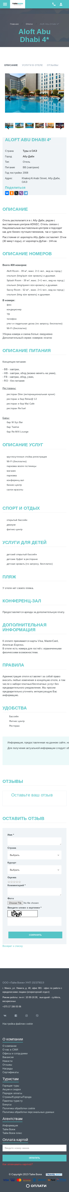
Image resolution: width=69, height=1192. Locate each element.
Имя (11, 834)
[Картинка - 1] (34, 93)
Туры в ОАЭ (30, 150)
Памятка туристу (13, 1100)
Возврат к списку (13, 946)
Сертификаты (11, 1072)
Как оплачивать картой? (18, 1164)
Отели (29, 24)
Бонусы (7, 1104)
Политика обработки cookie (19, 1108)
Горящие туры (11, 1085)
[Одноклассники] (12, 193)
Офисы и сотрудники (15, 1053)
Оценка (12, 877)
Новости (7, 1061)
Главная (14, 24)
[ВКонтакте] (7, 193)
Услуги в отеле (32, 65)
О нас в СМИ (10, 1049)
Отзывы (52, 65)
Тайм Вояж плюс (12, 1133)
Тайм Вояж (9, 1129)
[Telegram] (26, 193)
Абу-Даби (28, 156)
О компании (9, 1045)
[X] (16, 193)
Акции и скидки (12, 1089)
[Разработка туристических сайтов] (52, 1174)
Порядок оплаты (12, 1093)
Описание (11, 65)
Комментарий (17, 885)
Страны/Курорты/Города (17, 1096)
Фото (11, 898)
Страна (12, 847)
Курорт (12, 862)
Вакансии (8, 1057)
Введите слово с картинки (24, 907)
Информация (10, 1125)
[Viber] (21, 193)
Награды (8, 1068)
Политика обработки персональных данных (28, 1112)
